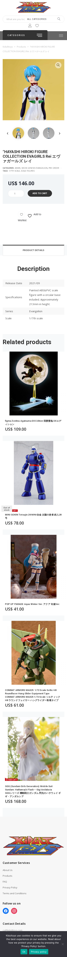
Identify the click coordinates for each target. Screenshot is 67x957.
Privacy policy (39, 951)
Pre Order (54, 168)
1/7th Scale (14, 171)
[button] (58, 65)
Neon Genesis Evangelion (35, 168)
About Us (8, 870)
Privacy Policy (10, 887)
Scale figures (27, 171)
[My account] (30, 26)
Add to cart (40, 193)
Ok (24, 951)
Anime (18, 168)
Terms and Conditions (14, 893)
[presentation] (7, 133)
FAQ (5, 881)
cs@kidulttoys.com (12, 930)
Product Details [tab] (33, 250)
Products (7, 875)
